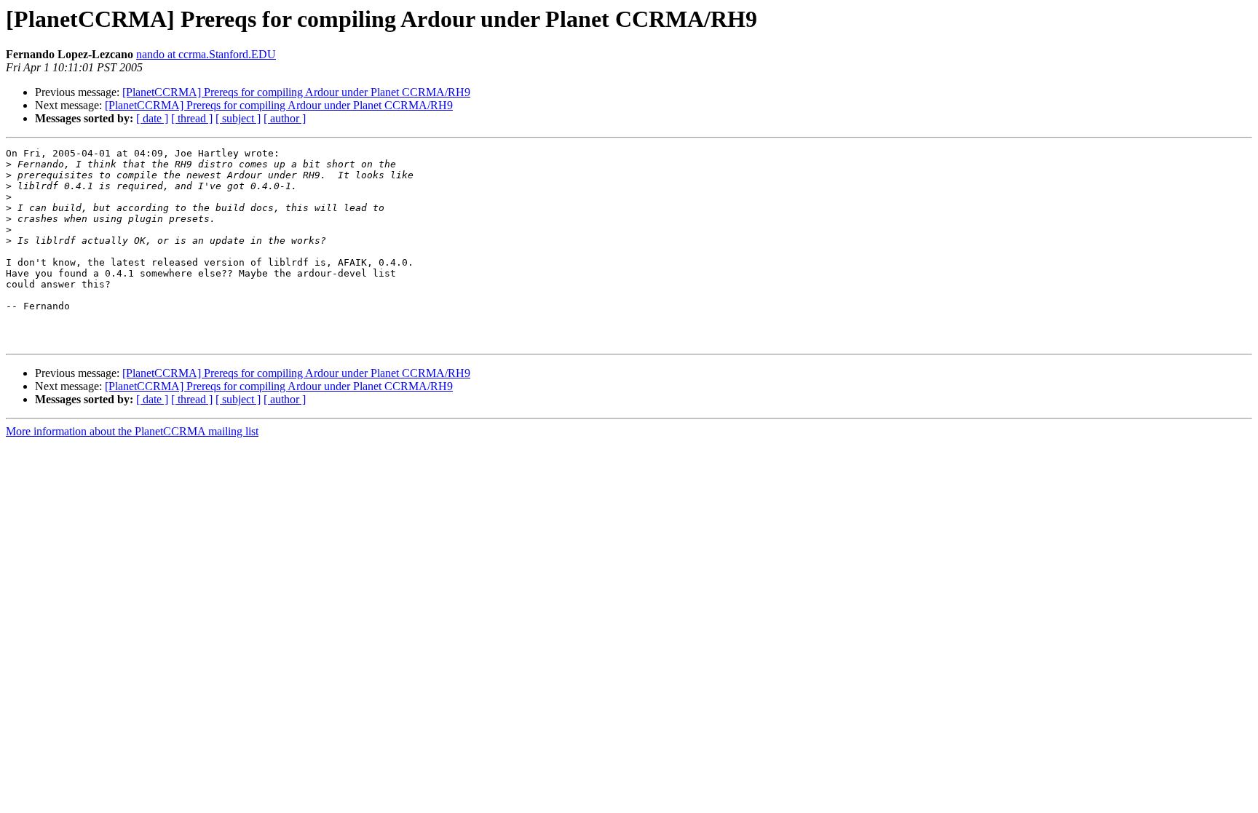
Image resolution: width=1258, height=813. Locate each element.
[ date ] (152, 118)
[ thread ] (192, 118)
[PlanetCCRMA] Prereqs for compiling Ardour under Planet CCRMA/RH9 (296, 92)
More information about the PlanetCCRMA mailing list (132, 431)
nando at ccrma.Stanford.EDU (206, 54)
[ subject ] (238, 118)
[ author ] (285, 118)
